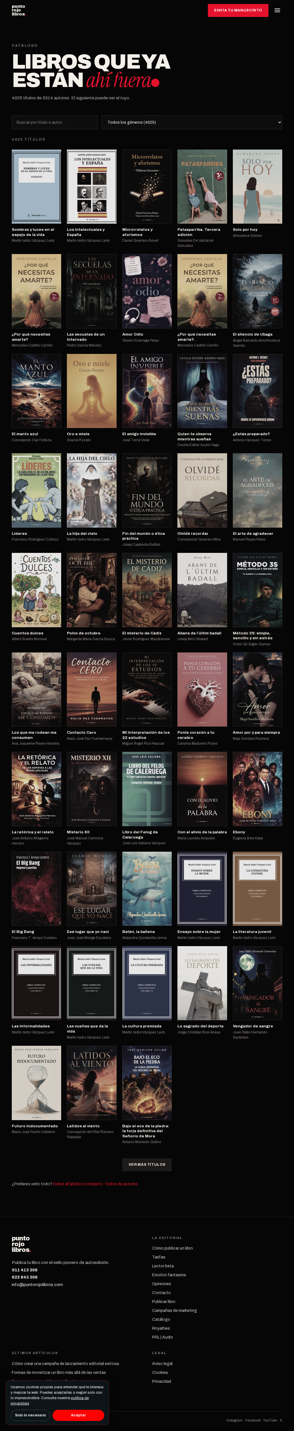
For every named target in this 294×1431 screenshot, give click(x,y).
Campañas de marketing (174, 1310)
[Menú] (277, 10)
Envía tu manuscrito (238, 10)
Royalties (161, 1328)
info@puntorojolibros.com (37, 1284)
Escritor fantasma (169, 1275)
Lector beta (163, 1266)
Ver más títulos (147, 1165)
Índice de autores (122, 1184)
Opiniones (161, 1284)
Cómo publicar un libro (172, 1248)
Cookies (160, 1372)
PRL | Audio (162, 1337)
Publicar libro (163, 1302)
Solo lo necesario (30, 1415)
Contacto (161, 1293)
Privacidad (161, 1381)
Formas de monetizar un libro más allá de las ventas (59, 1372)
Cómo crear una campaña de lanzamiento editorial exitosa (65, 1364)
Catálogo (161, 1319)
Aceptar (78, 1415)
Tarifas (158, 1257)
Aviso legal (162, 1364)
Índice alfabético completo (78, 1184)
